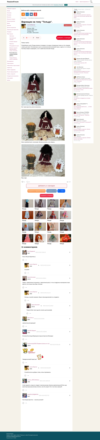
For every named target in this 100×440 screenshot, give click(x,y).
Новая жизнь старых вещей (13, 65)
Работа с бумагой (11, 73)
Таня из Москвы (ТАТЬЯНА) (83, 112)
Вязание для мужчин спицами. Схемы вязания (82, 69)
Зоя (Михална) (80, 67)
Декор (8, 23)
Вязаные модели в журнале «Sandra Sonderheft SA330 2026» (82, 130)
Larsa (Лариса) (31, 24)
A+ (33, 37)
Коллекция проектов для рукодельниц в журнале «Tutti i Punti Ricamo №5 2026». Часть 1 (83, 53)
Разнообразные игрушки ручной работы (13, 54)
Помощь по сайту (24, 435)
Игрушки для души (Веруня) (83, 58)
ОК (65, 4)
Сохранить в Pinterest (46, 195)
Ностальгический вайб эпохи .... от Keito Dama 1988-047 (83, 107)
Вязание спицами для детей (83, 86)
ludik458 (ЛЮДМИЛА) (32, 394)
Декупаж (9, 25)
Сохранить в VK (51, 191)
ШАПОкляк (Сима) (81, 76)
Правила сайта (9, 435)
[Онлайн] (24, 278)
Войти (77, 1)
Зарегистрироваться (84, 1)
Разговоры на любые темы (83, 113)
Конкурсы (9, 31)
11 (24, 181)
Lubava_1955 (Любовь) (33, 379)
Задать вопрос (16, 435)
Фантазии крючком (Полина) (83, 93)
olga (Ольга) (30, 317)
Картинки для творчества (12, 29)
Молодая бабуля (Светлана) (83, 85)
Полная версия (9, 433)
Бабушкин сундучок (11, 8)
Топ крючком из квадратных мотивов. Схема (82, 99)
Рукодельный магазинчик (12, 76)
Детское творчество (11, 27)
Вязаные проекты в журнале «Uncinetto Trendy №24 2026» (82, 25)
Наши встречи (10, 63)
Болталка (9, 12)
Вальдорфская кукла (14, 45)
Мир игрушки (10, 33)
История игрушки (13, 41)
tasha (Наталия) (31, 277)
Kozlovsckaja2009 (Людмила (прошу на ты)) (38, 343)
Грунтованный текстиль (13, 38)
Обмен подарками (11, 69)
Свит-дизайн (10, 78)
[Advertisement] (45, 61)
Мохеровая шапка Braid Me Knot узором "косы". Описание (83, 80)
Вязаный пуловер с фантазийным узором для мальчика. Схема (83, 89)
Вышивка (9, 14)
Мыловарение (10, 61)
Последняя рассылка (33, 435)
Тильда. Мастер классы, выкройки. (14, 58)
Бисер (8, 10)
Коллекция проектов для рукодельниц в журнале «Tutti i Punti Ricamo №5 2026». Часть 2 (83, 43)
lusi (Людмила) (31, 251)
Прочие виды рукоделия (12, 71)
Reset (37, 37)
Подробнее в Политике (58, 4)
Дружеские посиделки (81, 120)
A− (24, 37)
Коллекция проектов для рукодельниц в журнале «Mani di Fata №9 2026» (82, 34)
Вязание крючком (11, 21)
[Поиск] (91, 1)
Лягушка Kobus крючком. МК (80, 62)
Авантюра (12, 35)
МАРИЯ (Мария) (31, 330)
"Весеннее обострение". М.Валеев (81, 115)
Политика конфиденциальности (13, 436)
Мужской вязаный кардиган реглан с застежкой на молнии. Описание (82, 72)
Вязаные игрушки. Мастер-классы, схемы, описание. (14, 49)
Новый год (9, 67)
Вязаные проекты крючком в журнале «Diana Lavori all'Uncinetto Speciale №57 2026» (83, 16)
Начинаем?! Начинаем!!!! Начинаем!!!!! (82, 122)
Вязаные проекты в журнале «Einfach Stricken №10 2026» (82, 138)
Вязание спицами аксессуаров (83, 78)
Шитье (8, 80)
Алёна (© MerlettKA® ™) (82, 103)
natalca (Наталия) (81, 11)
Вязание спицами (11, 19)
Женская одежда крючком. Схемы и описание (83, 96)
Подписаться (67, 25)
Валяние (9, 17)
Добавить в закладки (64, 37)
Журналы (12, 43)
